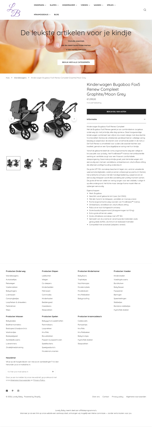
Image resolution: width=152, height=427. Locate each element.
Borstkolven (119, 283)
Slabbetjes (118, 302)
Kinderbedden (47, 287)
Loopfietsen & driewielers (16, 302)
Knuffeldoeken (84, 295)
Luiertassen (10, 295)
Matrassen (46, 291)
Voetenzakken (12, 287)
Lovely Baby (18, 397)
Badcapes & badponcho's (16, 328)
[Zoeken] (144, 9)
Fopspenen (118, 291)
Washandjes (11, 332)
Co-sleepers (47, 283)
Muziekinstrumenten (50, 351)
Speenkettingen (120, 298)
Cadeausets (82, 321)
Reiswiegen (10, 283)
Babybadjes (11, 321)
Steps (8, 310)
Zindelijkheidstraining (14, 347)
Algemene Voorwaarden (20, 380)
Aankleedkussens (13, 340)
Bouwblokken (47, 336)
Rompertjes (82, 325)
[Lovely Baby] (13, 10)
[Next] (74, 118)
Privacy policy (117, 397)
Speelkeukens (47, 343)
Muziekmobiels (84, 287)
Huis (8, 78)
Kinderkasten (47, 298)
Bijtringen (118, 295)
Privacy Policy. (39, 380)
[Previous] (11, 118)
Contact (105, 397)
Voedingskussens (121, 279)
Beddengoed (47, 302)
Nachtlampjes (83, 283)
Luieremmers (11, 343)
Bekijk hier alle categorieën (76, 62)
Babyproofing (83, 298)
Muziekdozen (83, 291)
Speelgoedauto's (48, 347)
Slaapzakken (47, 310)
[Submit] (53, 371)
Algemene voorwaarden (136, 397)
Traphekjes (82, 279)
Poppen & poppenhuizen (52, 340)
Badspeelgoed (12, 336)
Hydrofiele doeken (121, 310)
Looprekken (47, 328)
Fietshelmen (11, 306)
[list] (43, 119)
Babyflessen (119, 287)
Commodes (46, 295)
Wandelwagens (20, 78)
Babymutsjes (83, 336)
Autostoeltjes (11, 279)
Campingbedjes (12, 298)
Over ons (96, 397)
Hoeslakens (46, 306)
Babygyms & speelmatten (52, 321)
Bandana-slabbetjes (122, 306)
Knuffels (45, 332)
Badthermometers (13, 325)
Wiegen (45, 279)
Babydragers (11, 291)
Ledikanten (46, 276)
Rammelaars (47, 325)
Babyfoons (82, 276)
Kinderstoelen (119, 276)
